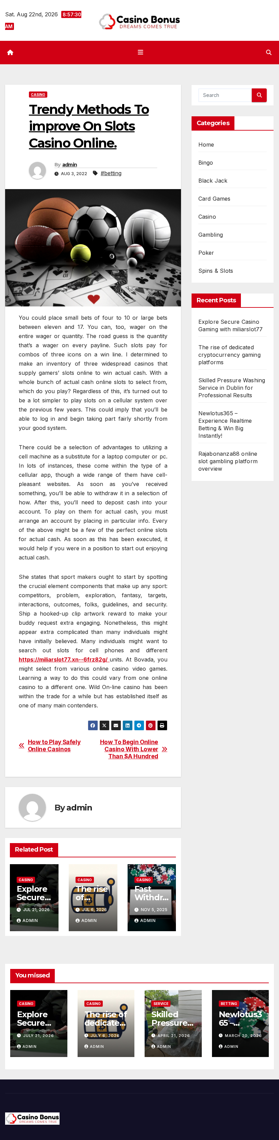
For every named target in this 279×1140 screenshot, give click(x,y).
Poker (206, 252)
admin (69, 165)
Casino (38, 95)
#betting (111, 173)
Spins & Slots (215, 270)
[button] (269, 52)
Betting (229, 1004)
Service (160, 1004)
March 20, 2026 (243, 1035)
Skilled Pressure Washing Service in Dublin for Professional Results (231, 388)
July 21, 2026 (38, 1035)
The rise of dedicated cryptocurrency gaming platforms (229, 355)
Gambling (210, 234)
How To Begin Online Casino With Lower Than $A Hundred (129, 749)
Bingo (205, 162)
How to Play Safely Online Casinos (54, 746)
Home (206, 144)
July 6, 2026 (105, 1035)
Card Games (214, 198)
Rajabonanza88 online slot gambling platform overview (228, 461)
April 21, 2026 (174, 1035)
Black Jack (213, 180)
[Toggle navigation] (141, 52)
